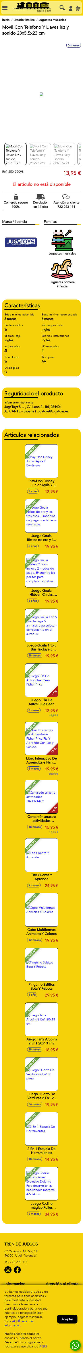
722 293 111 (19, 1262)
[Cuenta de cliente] (70, 8)
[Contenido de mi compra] (78, 8)
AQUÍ (43, 1346)
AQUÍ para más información (18, 1323)
